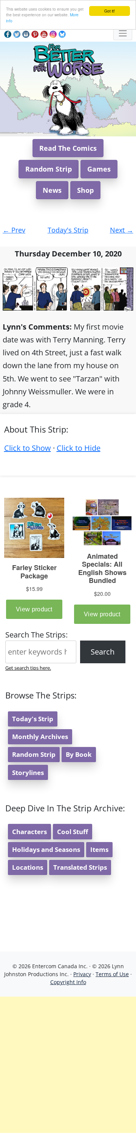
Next (121, 229)
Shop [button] (85, 190)
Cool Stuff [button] (72, 831)
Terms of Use (112, 974)
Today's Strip (68, 229)
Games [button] (99, 168)
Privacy (82, 974)
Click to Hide (78, 448)
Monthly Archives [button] (40, 736)
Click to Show (27, 448)
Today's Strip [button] (32, 718)
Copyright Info (68, 982)
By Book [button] (79, 754)
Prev (14, 229)
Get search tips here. (28, 667)
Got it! (109, 11)
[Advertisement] (68, 1065)
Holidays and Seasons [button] (46, 849)
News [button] (52, 190)
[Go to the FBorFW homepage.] (68, 60)
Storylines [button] (28, 772)
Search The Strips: (36, 635)
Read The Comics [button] (68, 148)
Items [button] (99, 849)
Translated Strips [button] (80, 867)
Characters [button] (29, 831)
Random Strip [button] (48, 168)
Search (102, 652)
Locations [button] (27, 867)
